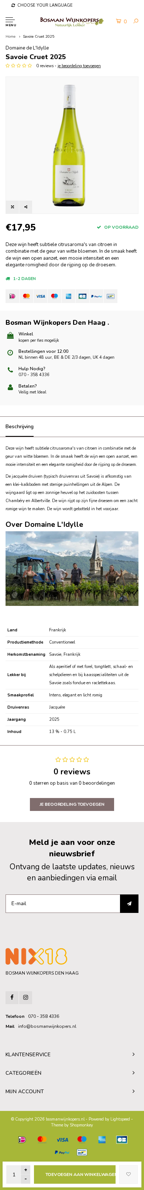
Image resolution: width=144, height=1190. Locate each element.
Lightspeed (120, 1119)
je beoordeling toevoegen (79, 66)
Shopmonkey (81, 1125)
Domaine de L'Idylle (27, 48)
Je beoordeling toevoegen (72, 804)
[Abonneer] (129, 903)
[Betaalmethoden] (12, 296)
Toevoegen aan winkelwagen (80, 1174)
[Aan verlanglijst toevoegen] (128, 1174)
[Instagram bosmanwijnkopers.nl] (25, 997)
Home (11, 36)
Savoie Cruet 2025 (38, 36)
